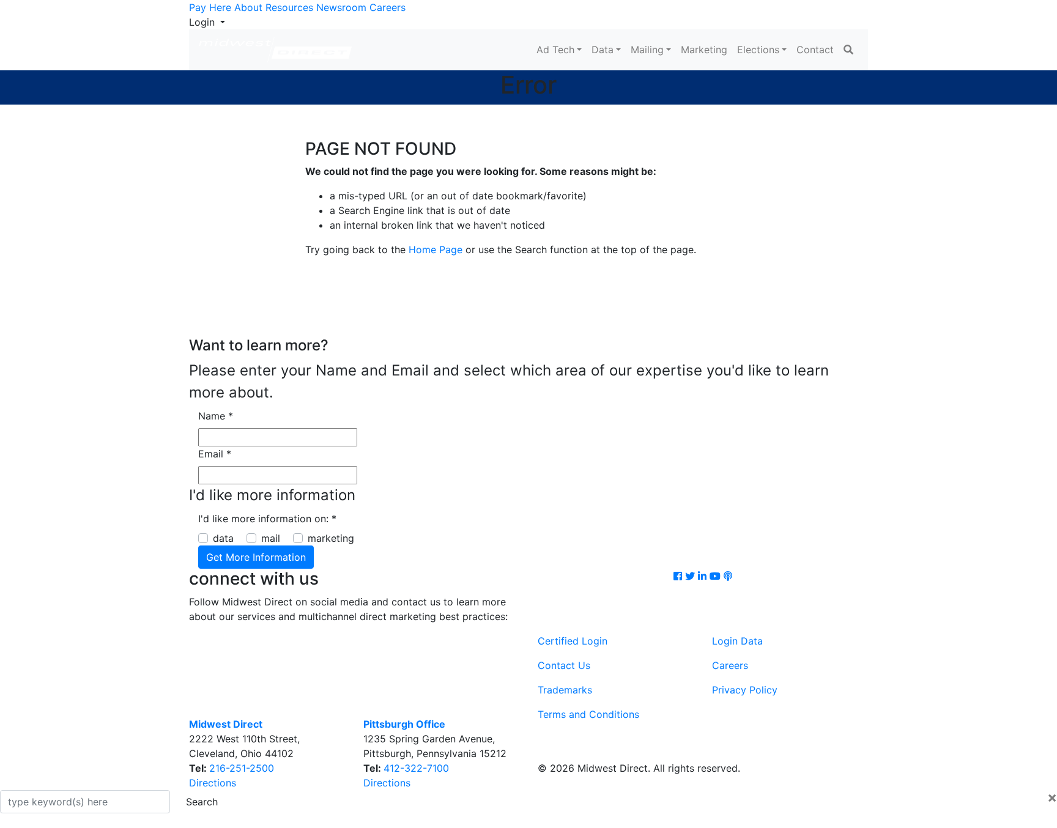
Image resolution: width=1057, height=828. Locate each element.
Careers (387, 7)
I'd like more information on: (267, 518)
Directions (212, 783)
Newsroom (341, 7)
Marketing (704, 49)
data (223, 538)
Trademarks (565, 690)
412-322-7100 (416, 768)
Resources (289, 7)
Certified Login (572, 641)
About (248, 7)
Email (214, 454)
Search (202, 802)
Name (215, 416)
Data (603, 49)
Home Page (435, 249)
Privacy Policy (744, 690)
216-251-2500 (241, 768)
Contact (815, 49)
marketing (331, 538)
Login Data (737, 641)
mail (270, 538)
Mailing (647, 49)
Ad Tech (555, 49)
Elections (758, 49)
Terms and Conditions (588, 714)
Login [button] (203, 22)
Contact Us (564, 665)
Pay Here (210, 7)
